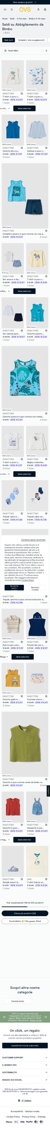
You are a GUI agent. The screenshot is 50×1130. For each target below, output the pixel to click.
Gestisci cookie (32, 1111)
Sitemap (42, 1116)
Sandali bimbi (17, 1001)
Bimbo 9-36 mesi (37, 18)
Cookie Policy (13, 1116)
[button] (48, 791)
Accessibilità (17, 1111)
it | (26, 1100)
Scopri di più (36, 1020)
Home (5, 18)
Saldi (12, 18)
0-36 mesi (22, 18)
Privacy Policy (29, 1116)
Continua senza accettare (33, 540)
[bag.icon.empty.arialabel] (45, 9)
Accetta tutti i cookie (14, 587)
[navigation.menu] (5, 9)
